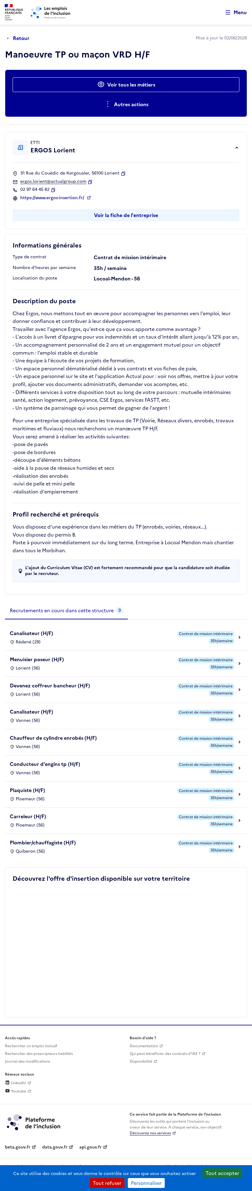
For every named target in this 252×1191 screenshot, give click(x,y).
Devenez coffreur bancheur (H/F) (50, 685)
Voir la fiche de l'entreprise (126, 215)
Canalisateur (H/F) (31, 633)
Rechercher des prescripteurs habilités (39, 1053)
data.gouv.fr (55, 1147)
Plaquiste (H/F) (27, 790)
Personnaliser (146, 1183)
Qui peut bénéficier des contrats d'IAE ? (165, 1053)
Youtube (18, 1091)
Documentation (144, 1046)
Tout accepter (222, 1173)
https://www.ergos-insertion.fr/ (52, 198)
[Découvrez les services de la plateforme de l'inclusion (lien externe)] (34, 1122)
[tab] (66, 610)
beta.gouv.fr (17, 1147)
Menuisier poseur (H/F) (37, 659)
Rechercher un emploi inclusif (31, 1046)
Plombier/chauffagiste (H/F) (43, 842)
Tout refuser (107, 1183)
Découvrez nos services (150, 1133)
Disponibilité (141, 1061)
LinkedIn (18, 1083)
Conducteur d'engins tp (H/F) (45, 764)
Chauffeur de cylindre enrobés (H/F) (53, 738)
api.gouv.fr (90, 1147)
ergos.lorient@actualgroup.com (53, 182)
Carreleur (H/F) (28, 816)
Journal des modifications (27, 1061)
